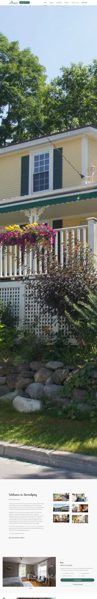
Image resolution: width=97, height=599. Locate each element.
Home (45, 3)
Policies (67, 3)
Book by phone (78, 580)
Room (62, 559)
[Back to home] (19, 2)
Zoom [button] (61, 497)
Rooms (52, 3)
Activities (59, 3)
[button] (85, 3)
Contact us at (75, 3)
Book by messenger (78, 584)
